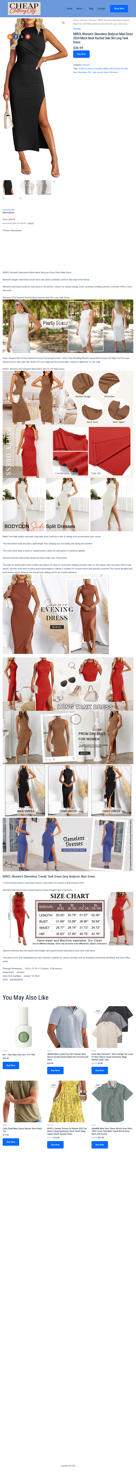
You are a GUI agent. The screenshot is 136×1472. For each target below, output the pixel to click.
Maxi (101, 69)
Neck (118, 69)
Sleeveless (82, 72)
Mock (112, 69)
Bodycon (82, 69)
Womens (114, 72)
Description (8, 212)
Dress (89, 69)
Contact (101, 8)
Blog (91, 8)
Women (83, 20)
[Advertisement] (68, 253)
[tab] (8, 213)
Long (95, 69)
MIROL (106, 69)
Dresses (92, 20)
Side (75, 72)
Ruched (124, 69)
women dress (103, 72)
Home (69, 8)
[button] (83, 9)
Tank (94, 72)
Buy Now (81, 54)
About (79, 8)
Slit (89, 72)
